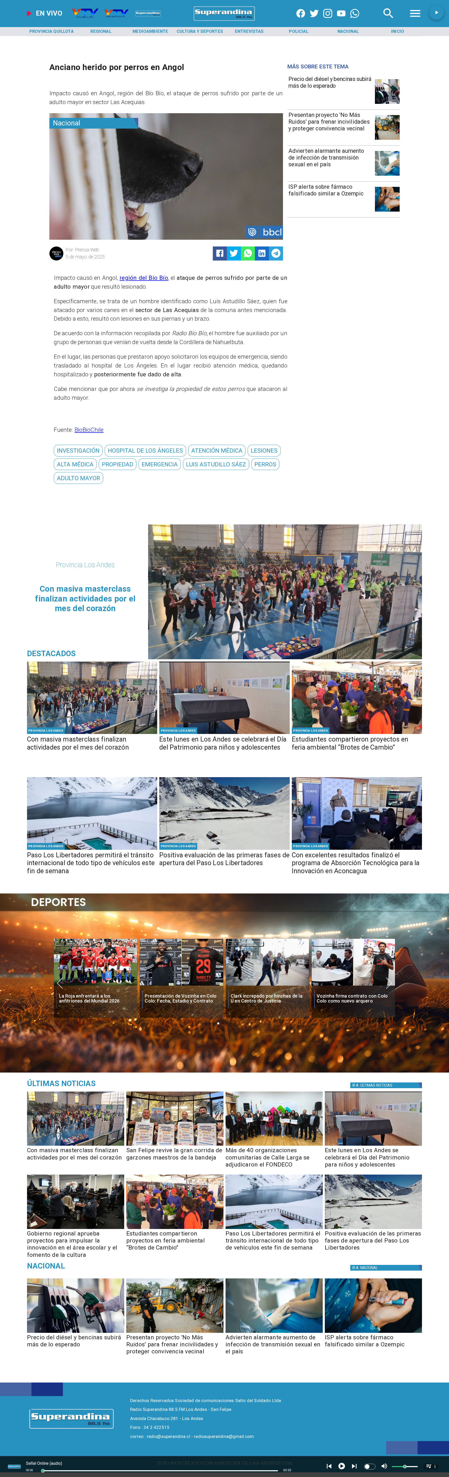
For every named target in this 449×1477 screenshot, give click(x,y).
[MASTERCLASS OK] (92, 733)
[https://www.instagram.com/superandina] (327, 20)
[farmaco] (387, 211)
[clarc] (353, 985)
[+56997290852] (354, 20)
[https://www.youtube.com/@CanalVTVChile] (341, 20)
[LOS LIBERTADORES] (224, 849)
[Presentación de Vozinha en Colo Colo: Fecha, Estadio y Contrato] (95, 985)
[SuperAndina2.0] (224, 20)
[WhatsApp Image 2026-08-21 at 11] (274, 1145)
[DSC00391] (75, 1228)
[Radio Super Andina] (388, 20)
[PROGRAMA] (357, 849)
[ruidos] (387, 139)
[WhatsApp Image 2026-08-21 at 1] (174, 1145)
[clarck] (181, 985)
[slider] (43, 1471)
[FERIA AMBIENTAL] (357, 733)
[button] (78, 451)
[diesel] (387, 103)
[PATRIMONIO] (224, 733)
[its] (387, 175)
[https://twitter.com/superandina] (314, 20)
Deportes (73, 943)
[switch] (369, 1466)
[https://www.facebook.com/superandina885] (300, 20)
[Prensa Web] (56, 259)
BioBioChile (89, 429)
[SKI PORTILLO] (92, 849)
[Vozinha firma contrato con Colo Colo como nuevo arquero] (267, 985)
